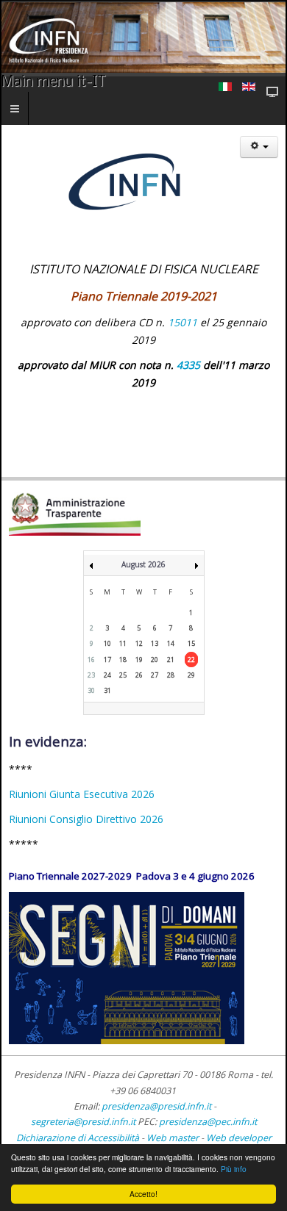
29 (191, 675)
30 (91, 690)
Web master (172, 1138)
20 (154, 659)
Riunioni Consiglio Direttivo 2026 (86, 819)
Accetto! (143, 1193)
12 (139, 643)
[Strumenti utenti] (259, 147)
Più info (234, 1168)
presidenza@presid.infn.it (156, 1106)
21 (170, 659)
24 (107, 675)
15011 (182, 322)
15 (191, 643)
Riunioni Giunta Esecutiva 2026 (82, 794)
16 (91, 659)
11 (123, 643)
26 (139, 675)
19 (139, 659)
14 (170, 643)
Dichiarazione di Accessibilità (78, 1138)
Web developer (239, 1138)
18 (123, 659)
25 (123, 675)
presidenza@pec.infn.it (208, 1121)
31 (107, 690)
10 (107, 643)
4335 (188, 365)
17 (107, 659)
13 (154, 643)
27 (154, 675)
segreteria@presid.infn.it (83, 1121)
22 (191, 659)
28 (170, 675)
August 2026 (143, 564)
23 (91, 675)
